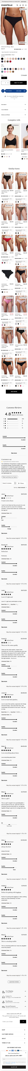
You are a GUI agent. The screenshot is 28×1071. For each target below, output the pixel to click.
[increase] (7, 83)
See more (14, 453)
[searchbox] (7, 483)
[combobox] (20, 487)
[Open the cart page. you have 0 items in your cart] (23, 5)
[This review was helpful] (22, 538)
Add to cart (18, 83)
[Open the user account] (20, 5)
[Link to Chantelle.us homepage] (7, 5)
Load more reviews (14, 982)
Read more (13, 658)
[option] (2, 59)
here (9, 997)
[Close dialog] (26, 1053)
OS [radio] (4, 77)
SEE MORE (14, 392)
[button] (25, 91)
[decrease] (2, 83)
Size (2, 75)
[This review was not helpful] (24, 538)
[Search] (17, 5)
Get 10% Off (14, 1067)
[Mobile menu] (26, 5)
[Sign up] (23, 1021)
